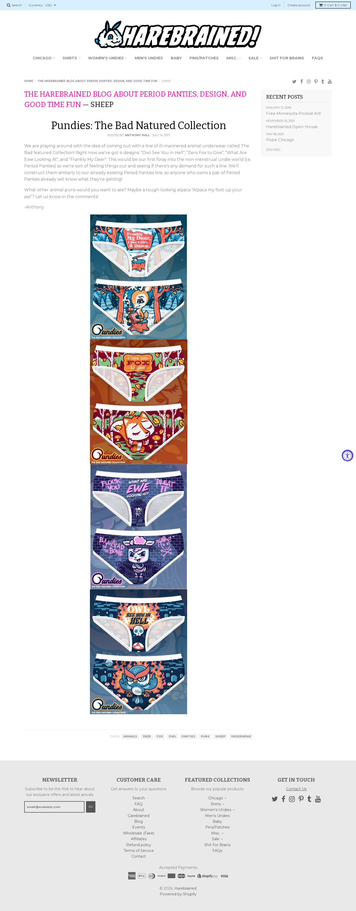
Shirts (216, 804)
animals (130, 736)
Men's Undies (217, 815)
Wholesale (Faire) (138, 833)
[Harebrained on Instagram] (309, 81)
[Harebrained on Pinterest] (316, 81)
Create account (298, 5)
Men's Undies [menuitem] (149, 58)
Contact (138, 856)
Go (91, 806)
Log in (276, 5)
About (138, 809)
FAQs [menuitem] (317, 58)
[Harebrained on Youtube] (330, 81)
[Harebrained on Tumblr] (322, 81)
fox (160, 736)
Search (138, 798)
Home (28, 81)
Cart (335, 5)
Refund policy (138, 845)
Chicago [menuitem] (42, 58)
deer (147, 736)
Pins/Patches (217, 827)
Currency (36, 5)
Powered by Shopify (178, 894)
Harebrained (185, 888)
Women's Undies (215, 809)
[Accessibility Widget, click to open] (347, 455)
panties (188, 736)
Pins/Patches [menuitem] (204, 58)
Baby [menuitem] (176, 58)
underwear (241, 736)
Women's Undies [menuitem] (106, 58)
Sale (215, 839)
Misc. (215, 833)
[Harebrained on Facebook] (301, 81)
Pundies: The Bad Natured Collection (138, 125)
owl (172, 736)
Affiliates (138, 839)
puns (205, 736)
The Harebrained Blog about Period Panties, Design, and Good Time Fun (97, 81)
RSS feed (273, 149)
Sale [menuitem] (253, 58)
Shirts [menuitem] (70, 58)
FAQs (217, 850)
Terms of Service (139, 850)
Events (138, 827)
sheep (220, 736)
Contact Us (296, 789)
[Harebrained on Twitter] (294, 81)
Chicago (215, 798)
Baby (217, 821)
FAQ (138, 804)
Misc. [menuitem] (231, 58)
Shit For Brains (217, 845)
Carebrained (138, 815)
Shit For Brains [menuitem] (286, 58)
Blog (138, 821)
